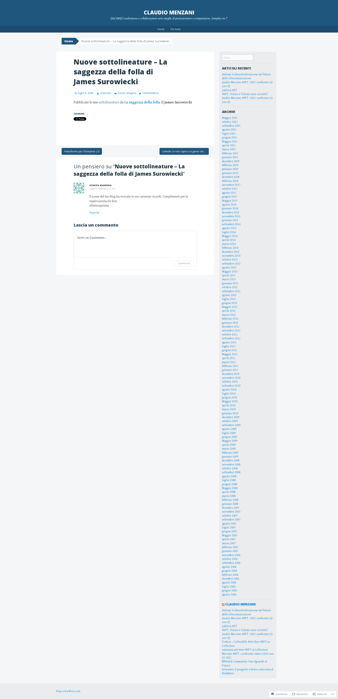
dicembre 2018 (230, 177)
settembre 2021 (231, 126)
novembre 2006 (231, 555)
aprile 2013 (229, 275)
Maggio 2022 (229, 118)
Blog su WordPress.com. (68, 691)
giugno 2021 (229, 137)
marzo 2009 (229, 448)
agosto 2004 (229, 594)
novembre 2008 (231, 464)
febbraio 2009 (230, 453)
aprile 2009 (229, 445)
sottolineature (150, 93)
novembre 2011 (231, 330)
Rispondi (94, 212)
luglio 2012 (229, 299)
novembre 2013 (231, 256)
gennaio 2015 (230, 220)
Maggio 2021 (229, 141)
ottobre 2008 (230, 468)
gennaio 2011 (230, 370)
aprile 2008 (229, 492)
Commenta (184, 263)
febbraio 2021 (230, 153)
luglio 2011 (229, 346)
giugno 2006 (229, 571)
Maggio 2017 (229, 200)
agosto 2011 (229, 342)
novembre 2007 (231, 511)
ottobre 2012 (230, 287)
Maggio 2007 (229, 535)
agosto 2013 (229, 267)
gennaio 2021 (230, 157)
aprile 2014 (229, 240)
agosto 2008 (229, 476)
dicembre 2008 (230, 460)
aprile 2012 (229, 311)
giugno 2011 (229, 350)
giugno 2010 (229, 397)
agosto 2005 (229, 582)
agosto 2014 (229, 228)
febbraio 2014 (230, 248)
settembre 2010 (231, 385)
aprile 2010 (229, 405)
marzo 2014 (229, 244)
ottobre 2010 (230, 381)
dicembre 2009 (230, 417)
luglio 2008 (229, 480)
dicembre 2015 (230, 212)
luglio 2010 (229, 393)
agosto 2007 (229, 523)
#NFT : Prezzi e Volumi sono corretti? (245, 94)
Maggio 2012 (229, 307)
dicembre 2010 (230, 374)
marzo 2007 (229, 543)
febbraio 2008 (230, 500)
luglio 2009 (229, 433)
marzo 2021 (229, 149)
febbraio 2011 (230, 366)
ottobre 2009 (230, 421)
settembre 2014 (231, 224)
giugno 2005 (229, 590)
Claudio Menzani (169, 12)
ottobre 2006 (230, 559)
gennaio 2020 (230, 169)
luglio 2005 (229, 586)
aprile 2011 (229, 358)
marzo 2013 (229, 279)
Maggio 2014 (229, 236)
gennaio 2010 (230, 413)
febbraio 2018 (230, 181)
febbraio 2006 (230, 575)
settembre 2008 (231, 472)
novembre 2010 (231, 378)
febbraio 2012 (230, 318)
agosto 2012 (229, 295)
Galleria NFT (229, 90)
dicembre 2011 (230, 326)
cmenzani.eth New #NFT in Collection (245, 650)
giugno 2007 (229, 531)
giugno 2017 (229, 196)
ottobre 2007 (230, 515)
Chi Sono (175, 29)
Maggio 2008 (229, 488)
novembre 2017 (231, 185)
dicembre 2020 (230, 161)
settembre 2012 (231, 291)
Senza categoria (127, 93)
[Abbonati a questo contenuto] (223, 604)
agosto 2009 (229, 429)
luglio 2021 (229, 133)
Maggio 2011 (229, 354)
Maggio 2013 (229, 271)
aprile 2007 (229, 539)
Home (160, 29)
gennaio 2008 (230, 504)
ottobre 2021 (230, 122)
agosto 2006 (229, 567)
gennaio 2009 (230, 456)
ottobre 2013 (230, 259)
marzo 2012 (229, 315)
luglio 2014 (229, 232)
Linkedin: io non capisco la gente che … (184, 151)
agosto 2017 (229, 193)
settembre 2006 (231, 563)
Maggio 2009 (229, 441)
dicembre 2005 (230, 578)
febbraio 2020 (230, 165)
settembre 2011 (231, 338)
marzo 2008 (229, 496)
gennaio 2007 (230, 551)
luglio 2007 (229, 527)
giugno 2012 (229, 303)
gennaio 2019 (230, 173)
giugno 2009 (229, 437)
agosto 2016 (229, 204)
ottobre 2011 (230, 334)
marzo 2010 (229, 409)
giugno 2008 (229, 484)
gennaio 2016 (230, 208)
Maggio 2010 (229, 401)
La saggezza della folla (142, 102)
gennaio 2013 (230, 283)
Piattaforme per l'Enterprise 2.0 (81, 151)
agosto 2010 (229, 389)
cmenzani (105, 93)
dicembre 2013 (230, 252)
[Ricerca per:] (237, 57)
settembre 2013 (231, 263)
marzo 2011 (229, 362)
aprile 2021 (229, 145)
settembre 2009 (231, 425)
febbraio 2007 (230, 547)
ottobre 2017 (230, 188)
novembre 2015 (231, 216)
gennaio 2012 (230, 323)
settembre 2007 (231, 519)
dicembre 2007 (230, 508)
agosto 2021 (229, 129)
